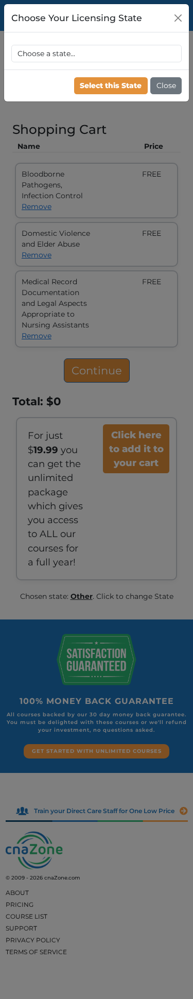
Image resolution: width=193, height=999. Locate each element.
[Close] (178, 18)
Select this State (111, 85)
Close (166, 85)
